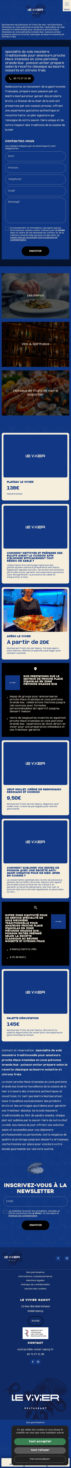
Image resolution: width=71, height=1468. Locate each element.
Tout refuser (40, 1450)
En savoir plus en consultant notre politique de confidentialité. (34, 237)
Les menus (35, 295)
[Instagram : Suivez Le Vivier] (66, 1258)
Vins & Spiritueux (35, 344)
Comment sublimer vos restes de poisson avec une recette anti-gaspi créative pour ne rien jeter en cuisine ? (33, 872)
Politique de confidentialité (22, 1216)
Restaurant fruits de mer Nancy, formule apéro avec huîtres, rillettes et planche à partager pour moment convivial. (34, 650)
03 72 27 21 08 (35, 1354)
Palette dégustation (23, 1018)
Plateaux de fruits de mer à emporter (35, 392)
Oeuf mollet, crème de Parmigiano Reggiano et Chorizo (34, 790)
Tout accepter (40, 1441)
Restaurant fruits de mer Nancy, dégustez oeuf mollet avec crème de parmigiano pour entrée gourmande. (33, 806)
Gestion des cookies (35, 1289)
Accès (35, 1321)
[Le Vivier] (35, 11)
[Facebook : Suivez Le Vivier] (58, 1258)
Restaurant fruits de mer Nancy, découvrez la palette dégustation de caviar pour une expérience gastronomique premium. (35, 1032)
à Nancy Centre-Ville (23, 949)
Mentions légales (35, 1280)
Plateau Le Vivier (20, 482)
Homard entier (15, 494)
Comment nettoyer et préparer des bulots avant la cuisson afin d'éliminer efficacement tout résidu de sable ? (35, 557)
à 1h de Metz (18, 957)
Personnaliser (40, 1459)
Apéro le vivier (19, 636)
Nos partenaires (35, 1272)
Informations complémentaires (35, 1276)
